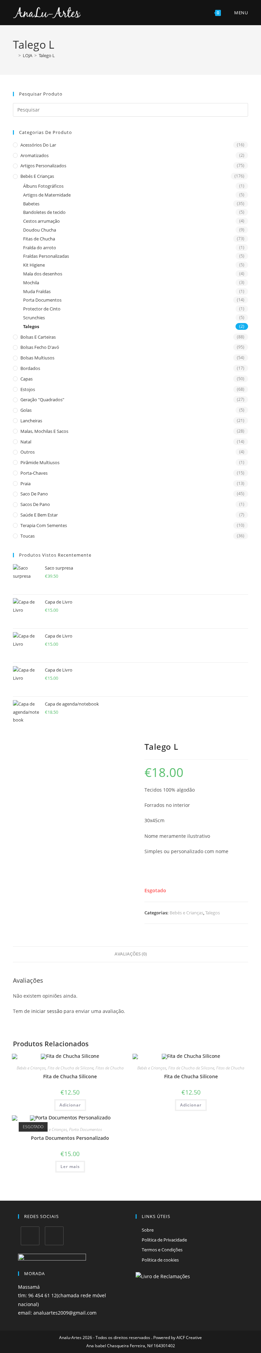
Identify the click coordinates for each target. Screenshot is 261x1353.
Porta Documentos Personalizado (70, 1138)
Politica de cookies (160, 1260)
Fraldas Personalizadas (46, 256)
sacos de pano (35, 504)
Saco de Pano (34, 494)
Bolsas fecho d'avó (39, 347)
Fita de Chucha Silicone (70, 1076)
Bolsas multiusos (37, 358)
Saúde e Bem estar (39, 515)
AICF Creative (189, 1337)
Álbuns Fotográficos (43, 186)
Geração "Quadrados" (42, 399)
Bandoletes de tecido (44, 212)
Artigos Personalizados (43, 166)
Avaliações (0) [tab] (131, 954)
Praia (25, 483)
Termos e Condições (162, 1250)
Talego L (47, 55)
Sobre (148, 1230)
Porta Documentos (42, 300)
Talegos (31, 326)
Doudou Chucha (39, 230)
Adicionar (70, 1105)
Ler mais (70, 1166)
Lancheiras (31, 421)
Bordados (30, 368)
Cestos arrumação (41, 221)
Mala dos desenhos (42, 274)
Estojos (27, 389)
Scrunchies (34, 318)
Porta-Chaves (34, 473)
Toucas (27, 536)
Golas (26, 410)
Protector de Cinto (41, 309)
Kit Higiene (34, 265)
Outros (27, 452)
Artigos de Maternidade (47, 195)
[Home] (14, 55)
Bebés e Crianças (37, 176)
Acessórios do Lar (38, 145)
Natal (25, 442)
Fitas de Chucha (39, 239)
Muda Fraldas (37, 291)
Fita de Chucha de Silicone (70, 1068)
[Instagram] (54, 1236)
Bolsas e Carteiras (38, 337)
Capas (26, 379)
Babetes (31, 204)
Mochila (31, 283)
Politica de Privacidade (164, 1240)
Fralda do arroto (39, 247)
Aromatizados (34, 155)
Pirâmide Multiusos (39, 462)
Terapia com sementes (43, 525)
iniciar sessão (46, 1011)
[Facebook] (30, 1236)
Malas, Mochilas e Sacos (44, 431)
